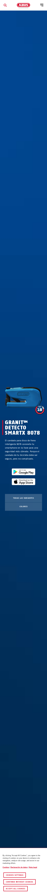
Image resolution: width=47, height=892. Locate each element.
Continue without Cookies (19, 882)
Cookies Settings (14, 875)
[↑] (18, 413)
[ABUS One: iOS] (23, 481)
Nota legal (33, 867)
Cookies (6, 867)
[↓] (28, 413)
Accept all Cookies (15, 889)
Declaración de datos (19, 867)
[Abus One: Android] (23, 471)
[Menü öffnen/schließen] (42, 5)
